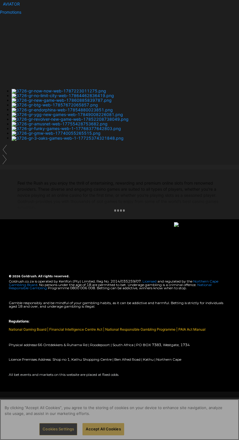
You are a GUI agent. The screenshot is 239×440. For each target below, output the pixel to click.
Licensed (150, 281)
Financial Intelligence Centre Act (76, 329)
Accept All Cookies (103, 429)
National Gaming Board (28, 329)
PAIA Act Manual (191, 329)
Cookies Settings (58, 429)
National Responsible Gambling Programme (140, 329)
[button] (11, 3)
